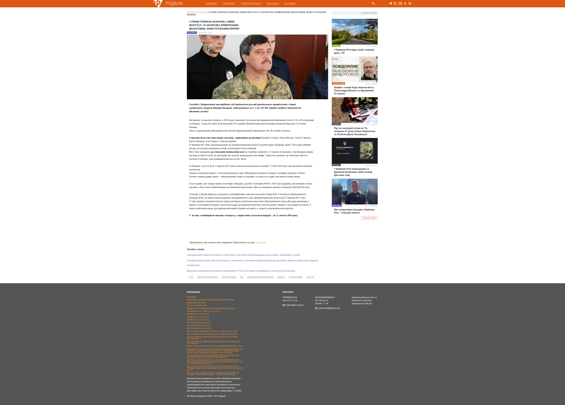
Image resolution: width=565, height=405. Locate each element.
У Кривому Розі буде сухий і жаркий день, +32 (354, 51)
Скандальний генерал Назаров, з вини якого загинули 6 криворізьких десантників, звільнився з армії (243, 255)
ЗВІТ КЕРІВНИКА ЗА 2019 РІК (199, 328)
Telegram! (259, 242)
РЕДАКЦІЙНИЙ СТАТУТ (197, 303)
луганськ (310, 277)
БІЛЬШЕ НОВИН (369, 218)
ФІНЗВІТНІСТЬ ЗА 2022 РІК (198, 317)
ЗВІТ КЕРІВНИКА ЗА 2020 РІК (199, 326)
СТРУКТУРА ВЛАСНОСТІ (197, 306)
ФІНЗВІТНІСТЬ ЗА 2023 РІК (198, 314)
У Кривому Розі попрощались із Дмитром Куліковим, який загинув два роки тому (353, 172)
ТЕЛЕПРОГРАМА (250, 3)
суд (241, 277)
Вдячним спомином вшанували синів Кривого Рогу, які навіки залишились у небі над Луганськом (241, 270)
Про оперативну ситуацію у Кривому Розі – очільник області (354, 211)
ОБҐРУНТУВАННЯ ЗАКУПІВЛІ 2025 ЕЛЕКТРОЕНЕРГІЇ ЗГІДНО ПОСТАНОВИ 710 (212, 338)
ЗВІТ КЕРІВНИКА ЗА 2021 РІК (199, 323)
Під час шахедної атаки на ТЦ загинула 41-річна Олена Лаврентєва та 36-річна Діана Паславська (354, 131)
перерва (281, 277)
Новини (201, 12)
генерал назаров (229, 277)
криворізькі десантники (207, 277)
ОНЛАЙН (290, 3)
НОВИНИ (211, 3)
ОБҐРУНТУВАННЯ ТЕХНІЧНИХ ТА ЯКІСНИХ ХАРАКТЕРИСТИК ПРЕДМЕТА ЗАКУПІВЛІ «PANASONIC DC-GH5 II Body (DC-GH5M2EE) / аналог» (215, 368)
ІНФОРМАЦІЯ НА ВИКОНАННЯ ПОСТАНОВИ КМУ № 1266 (211, 300)
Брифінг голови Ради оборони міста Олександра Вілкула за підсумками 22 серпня (354, 90)
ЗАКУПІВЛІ (191, 297)
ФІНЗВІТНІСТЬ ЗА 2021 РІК (198, 320)
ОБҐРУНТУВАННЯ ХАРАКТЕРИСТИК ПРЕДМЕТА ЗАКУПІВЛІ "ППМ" (215, 346)
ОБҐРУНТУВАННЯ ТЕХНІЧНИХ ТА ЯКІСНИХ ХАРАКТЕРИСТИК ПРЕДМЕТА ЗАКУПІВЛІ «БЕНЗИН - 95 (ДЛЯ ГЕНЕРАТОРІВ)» (213, 374)
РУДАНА (174, 3)
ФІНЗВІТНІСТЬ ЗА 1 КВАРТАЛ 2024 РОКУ (204, 311)
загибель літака (295, 277)
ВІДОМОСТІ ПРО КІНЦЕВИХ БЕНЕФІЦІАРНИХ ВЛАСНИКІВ (211, 309)
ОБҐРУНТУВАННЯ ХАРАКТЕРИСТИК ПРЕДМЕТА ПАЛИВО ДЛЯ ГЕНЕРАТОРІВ (213, 342)
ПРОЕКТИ (229, 3)
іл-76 (191, 277)
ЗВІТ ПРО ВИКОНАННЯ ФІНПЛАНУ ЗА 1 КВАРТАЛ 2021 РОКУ (212, 331)
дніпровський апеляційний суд (260, 277)
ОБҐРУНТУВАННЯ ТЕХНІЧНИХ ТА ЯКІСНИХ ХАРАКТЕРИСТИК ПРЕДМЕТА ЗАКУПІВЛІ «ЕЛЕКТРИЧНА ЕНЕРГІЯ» (213, 356)
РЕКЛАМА (272, 3)
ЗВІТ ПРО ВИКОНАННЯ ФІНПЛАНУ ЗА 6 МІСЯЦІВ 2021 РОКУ (212, 334)
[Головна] (158, 7)
